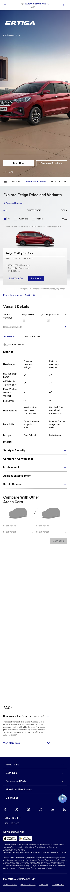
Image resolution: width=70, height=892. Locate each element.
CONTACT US (58, 885)
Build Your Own (16, 278)
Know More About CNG (16, 295)
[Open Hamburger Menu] (5, 182)
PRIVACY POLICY (28, 885)
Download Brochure (51, 163)
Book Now (18, 163)
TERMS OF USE (10, 885)
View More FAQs (12, 743)
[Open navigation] (5, 5)
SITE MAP (43, 885)
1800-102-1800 (11, 823)
